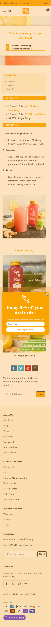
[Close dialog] (46, 294)
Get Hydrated (25, 329)
